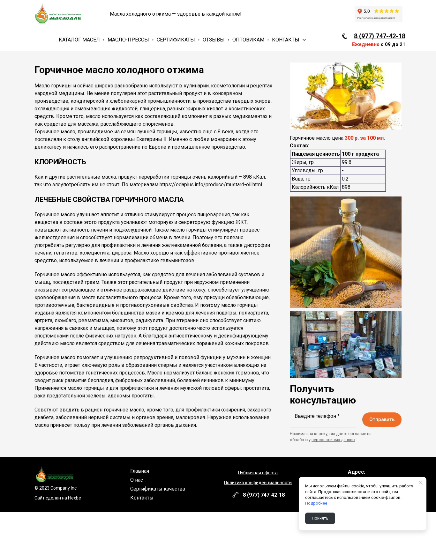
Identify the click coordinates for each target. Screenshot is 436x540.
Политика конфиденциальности (258, 482)
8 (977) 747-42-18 (379, 36)
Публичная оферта (258, 472)
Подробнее (316, 503)
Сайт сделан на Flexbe (57, 497)
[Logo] (57, 14)
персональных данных (333, 439)
